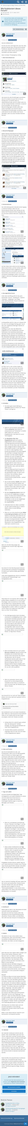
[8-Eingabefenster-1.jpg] (13, 534)
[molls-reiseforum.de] (2, 2)
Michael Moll (6, 12)
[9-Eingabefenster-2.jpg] (13, 557)
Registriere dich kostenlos (18, 1081)
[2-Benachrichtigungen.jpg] (14, 177)
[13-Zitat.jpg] (13, 691)
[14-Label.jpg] (13, 812)
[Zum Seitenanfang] (25, 1123)
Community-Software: (14, 1123)
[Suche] (18, 2)
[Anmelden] (22, 2)
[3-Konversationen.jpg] (13, 224)
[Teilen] (25, 29)
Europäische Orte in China (12, 1103)
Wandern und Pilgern (10, 1111)
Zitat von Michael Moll (11, 704)
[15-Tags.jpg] (13, 842)
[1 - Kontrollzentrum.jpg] (14, 83)
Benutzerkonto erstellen (14, 1087)
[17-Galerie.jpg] (13, 947)
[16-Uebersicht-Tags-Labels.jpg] (13, 873)
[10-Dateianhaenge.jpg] (13, 588)
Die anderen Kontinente (10, 1106)
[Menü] (26, 2)
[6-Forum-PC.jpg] (13, 311)
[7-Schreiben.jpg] (13, 418)
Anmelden (14, 1091)
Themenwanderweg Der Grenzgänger (15, 1108)
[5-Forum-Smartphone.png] (13, 356)
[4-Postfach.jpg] (13, 255)
